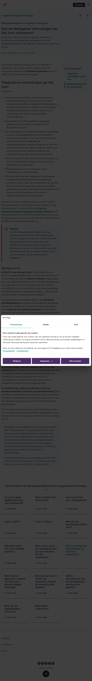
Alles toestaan (75, 361)
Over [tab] (76, 325)
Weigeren (17, 361)
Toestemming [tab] (16, 325)
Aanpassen (44, 361)
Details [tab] (46, 325)
